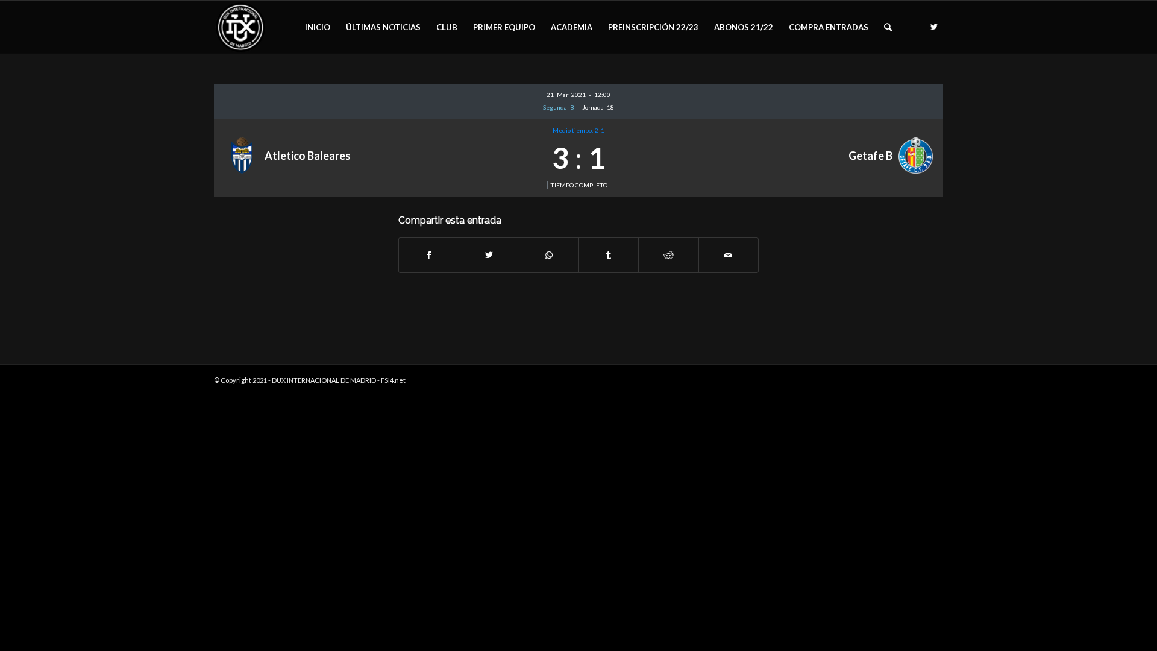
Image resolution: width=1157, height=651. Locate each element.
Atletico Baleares (308, 155)
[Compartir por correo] (728, 255)
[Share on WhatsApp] (548, 255)
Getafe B (870, 155)
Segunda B (560, 107)
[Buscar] (888, 27)
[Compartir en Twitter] (488, 255)
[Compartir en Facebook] (429, 255)
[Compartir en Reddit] (668, 255)
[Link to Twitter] (934, 26)
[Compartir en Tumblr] (608, 255)
